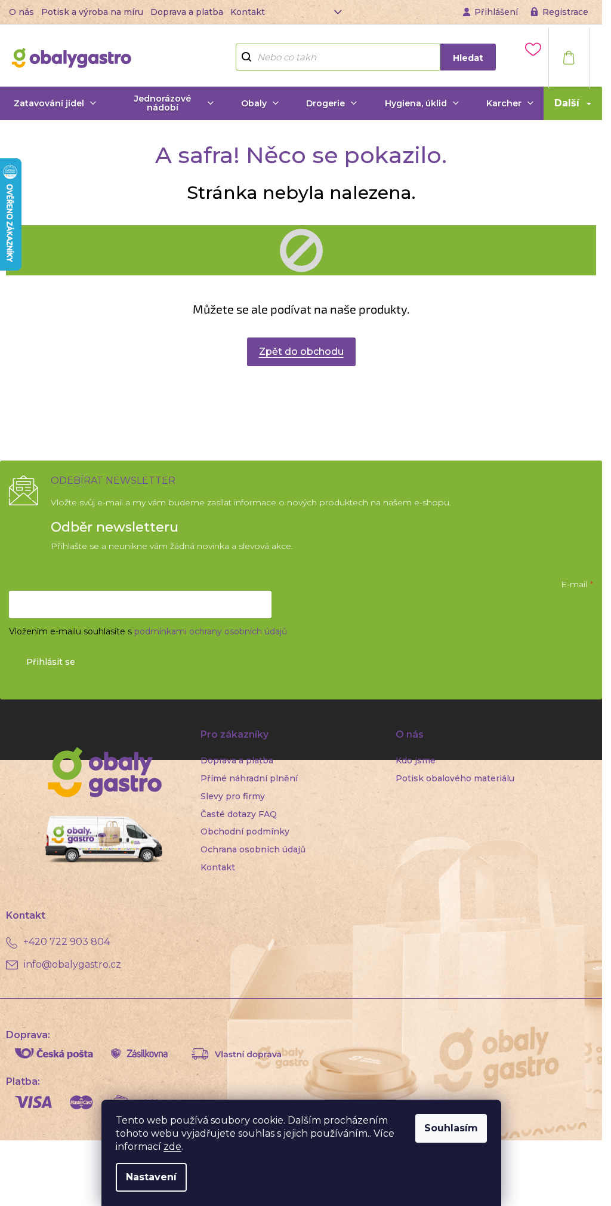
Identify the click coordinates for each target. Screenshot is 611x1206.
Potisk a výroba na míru (92, 12)
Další (566, 103)
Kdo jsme (416, 760)
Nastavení (151, 1177)
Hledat (468, 58)
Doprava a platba (186, 12)
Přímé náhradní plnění (249, 778)
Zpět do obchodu (301, 351)
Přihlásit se (50, 661)
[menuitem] (55, 103)
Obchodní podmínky (244, 831)
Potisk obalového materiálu (455, 778)
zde (172, 1146)
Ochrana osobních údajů (253, 849)
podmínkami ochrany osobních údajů (210, 631)
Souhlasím (451, 1128)
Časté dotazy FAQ (238, 814)
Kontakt (247, 12)
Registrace (565, 12)
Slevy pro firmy (232, 796)
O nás (21, 12)
